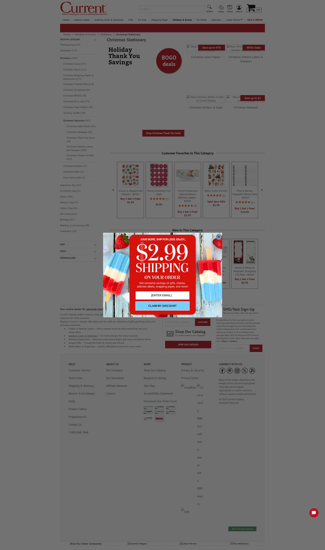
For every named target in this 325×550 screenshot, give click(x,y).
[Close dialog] (218, 236)
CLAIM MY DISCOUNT (162, 305)
